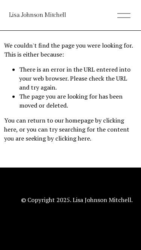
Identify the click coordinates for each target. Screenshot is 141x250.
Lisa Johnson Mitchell (37, 15)
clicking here (72, 138)
